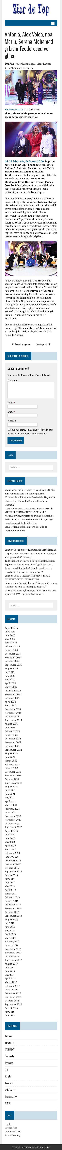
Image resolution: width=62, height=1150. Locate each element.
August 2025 (11, 668)
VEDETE (8, 1103)
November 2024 (13, 694)
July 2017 (9, 967)
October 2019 (12, 867)
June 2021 (10, 794)
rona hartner (44, 63)
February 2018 (12, 941)
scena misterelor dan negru (19, 67)
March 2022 (11, 760)
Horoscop (9, 1063)
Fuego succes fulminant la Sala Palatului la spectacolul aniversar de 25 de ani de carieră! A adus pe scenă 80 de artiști (30, 553)
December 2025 (13, 653)
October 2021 (12, 779)
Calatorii (8, 1036)
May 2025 (10, 679)
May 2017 (10, 974)
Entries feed (11, 1127)
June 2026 (10, 635)
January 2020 (11, 856)
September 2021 (13, 782)
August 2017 (11, 963)
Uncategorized (11, 1096)
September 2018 (13, 915)
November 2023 (13, 712)
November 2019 (13, 864)
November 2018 (13, 908)
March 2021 (11, 805)
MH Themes (46, 1147)
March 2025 (11, 686)
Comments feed (13, 1131)
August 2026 (11, 627)
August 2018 (11, 919)
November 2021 (13, 775)
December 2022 (13, 738)
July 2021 (9, 790)
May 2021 (10, 797)
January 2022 (11, 768)
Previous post (22, 344)
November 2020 (13, 819)
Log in (8, 1124)
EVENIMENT (9, 1049)
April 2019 (10, 889)
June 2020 (10, 838)
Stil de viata (10, 1090)
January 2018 (11, 945)
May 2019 (10, 886)
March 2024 (11, 705)
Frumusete (9, 1056)
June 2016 (10, 1015)
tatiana (19, 110)
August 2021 (11, 786)
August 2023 (11, 723)
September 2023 (13, 720)
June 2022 (10, 757)
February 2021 (12, 808)
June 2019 (10, 882)
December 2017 (13, 949)
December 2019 (13, 860)
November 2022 (13, 742)
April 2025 (10, 683)
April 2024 (10, 701)
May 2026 (10, 639)
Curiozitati (9, 1043)
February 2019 (12, 897)
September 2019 (13, 871)
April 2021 (10, 801)
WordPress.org (12, 1135)
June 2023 (10, 727)
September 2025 (13, 664)
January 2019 (11, 901)
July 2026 (9, 631)
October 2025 (12, 661)
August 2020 (11, 830)
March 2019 (11, 893)
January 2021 (11, 812)
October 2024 (12, 698)
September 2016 (13, 1004)
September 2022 (13, 749)
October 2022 (12, 746)
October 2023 (12, 716)
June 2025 (10, 675)
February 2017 (12, 985)
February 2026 (12, 646)
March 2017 (11, 982)
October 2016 (12, 1000)
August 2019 (11, 875)
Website (11, 420)
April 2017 (10, 978)
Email (10, 411)
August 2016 (11, 1008)
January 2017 (11, 989)
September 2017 (13, 960)
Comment (12, 380)
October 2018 (12, 912)
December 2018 (13, 904)
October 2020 (12, 823)
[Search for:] (31, 467)
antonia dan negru (25, 63)
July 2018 (9, 923)
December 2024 (13, 690)
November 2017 (13, 952)
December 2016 (13, 993)
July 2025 (9, 672)
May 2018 (10, 930)
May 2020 (10, 841)
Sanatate (9, 1083)
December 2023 (13, 709)
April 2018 (10, 934)
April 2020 (10, 845)
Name (10, 402)
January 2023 (11, 734)
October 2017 (12, 956)
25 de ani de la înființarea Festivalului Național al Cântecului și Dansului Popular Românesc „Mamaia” (30, 501)
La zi (7, 1069)
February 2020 (12, 853)
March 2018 (11, 937)
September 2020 (13, 827)
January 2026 (11, 649)
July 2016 (9, 1011)
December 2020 (13, 816)
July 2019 (9, 878)
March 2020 (11, 849)
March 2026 (11, 642)
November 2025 (13, 657)
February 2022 (12, 764)
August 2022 (11, 753)
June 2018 (10, 926)
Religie (8, 1076)
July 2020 (9, 834)
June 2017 (10, 971)
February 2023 (12, 731)
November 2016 (13, 996)
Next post (41, 344)
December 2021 (13, 771)
